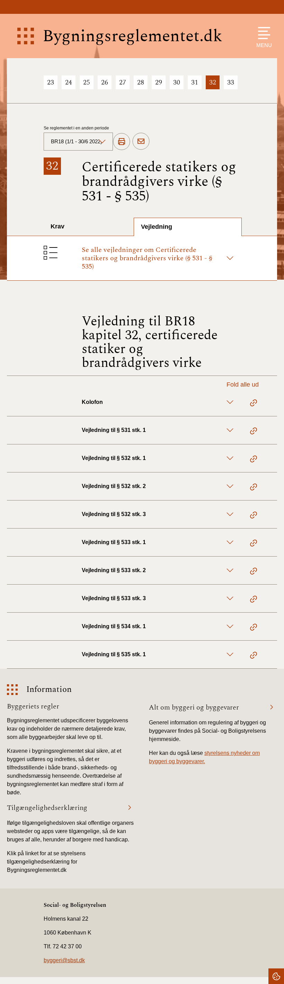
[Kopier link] (253, 404)
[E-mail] (141, 142)
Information (49, 689)
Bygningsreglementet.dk (132, 36)
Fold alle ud (243, 384)
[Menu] (262, 33)
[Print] (121, 142)
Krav (57, 226)
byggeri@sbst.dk (64, 960)
